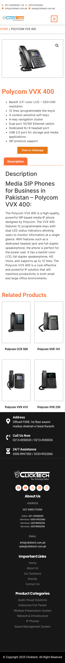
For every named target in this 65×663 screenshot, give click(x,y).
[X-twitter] (32, 488)
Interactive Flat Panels (32, 605)
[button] (57, 45)
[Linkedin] (39, 488)
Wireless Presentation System (32, 610)
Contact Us (33, 584)
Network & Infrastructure (32, 616)
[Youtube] (25, 488)
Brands (32, 579)
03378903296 (38, 526)
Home (4, 29)
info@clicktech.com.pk (32, 542)
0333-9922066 (38, 519)
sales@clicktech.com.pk (32, 546)
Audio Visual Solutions (32, 600)
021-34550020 (36, 516)
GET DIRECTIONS (32, 509)
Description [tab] (15, 161)
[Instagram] (47, 488)
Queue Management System (32, 626)
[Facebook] (18, 488)
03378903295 (38, 523)
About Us (32, 568)
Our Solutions (32, 573)
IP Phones (32, 621)
